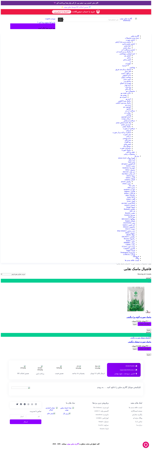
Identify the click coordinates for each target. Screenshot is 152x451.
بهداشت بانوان (126, 77)
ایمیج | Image (130, 207)
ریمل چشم (127, 48)
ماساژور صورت (125, 148)
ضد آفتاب (127, 142)
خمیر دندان (127, 79)
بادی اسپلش (127, 75)
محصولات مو (130, 91)
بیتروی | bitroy (130, 170)
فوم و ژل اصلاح (125, 83)
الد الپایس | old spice (128, 164)
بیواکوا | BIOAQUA (128, 219)
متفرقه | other (130, 195)
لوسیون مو (127, 107)
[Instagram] (35, 405)
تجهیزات (128, 63)
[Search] (60, 20)
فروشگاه (136, 256)
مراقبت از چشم (129, 120)
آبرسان (128, 130)
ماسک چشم (127, 126)
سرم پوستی (127, 138)
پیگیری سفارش (137, 414)
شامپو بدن (127, 81)
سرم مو (128, 105)
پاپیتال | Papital (130, 221)
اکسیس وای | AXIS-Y (101, 411)
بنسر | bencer (130, 166)
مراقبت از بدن (130, 111)
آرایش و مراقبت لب (128, 50)
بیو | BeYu (131, 217)
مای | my (132, 185)
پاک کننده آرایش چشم (123, 122)
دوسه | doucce (130, 229)
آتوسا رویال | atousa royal (126, 158)
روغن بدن (127, 113)
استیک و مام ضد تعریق (123, 69)
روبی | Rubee (130, 240)
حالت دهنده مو (126, 93)
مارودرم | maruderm (102, 414)
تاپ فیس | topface (129, 225)
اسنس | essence (129, 205)
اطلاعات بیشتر (144, 324)
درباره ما (139, 425)
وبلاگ (137, 258)
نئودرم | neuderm (129, 189)
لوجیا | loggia (130, 250)
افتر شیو (128, 71)
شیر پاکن (128, 140)
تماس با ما (138, 421)
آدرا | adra (132, 160)
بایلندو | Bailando (129, 209)
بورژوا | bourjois (129, 215)
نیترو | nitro (131, 187)
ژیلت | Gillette (130, 244)
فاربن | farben (130, 178)
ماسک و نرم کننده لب (123, 52)
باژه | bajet (131, 162)
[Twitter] (16, 405)
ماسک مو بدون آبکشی (123, 103)
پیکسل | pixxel (126, 181)
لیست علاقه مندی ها (132, 260)
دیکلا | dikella (130, 235)
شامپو (129, 109)
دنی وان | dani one (129, 172)
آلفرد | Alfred (130, 199)
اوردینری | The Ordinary (101, 407)
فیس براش (127, 59)
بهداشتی (132, 67)
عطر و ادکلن (130, 152)
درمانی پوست (126, 119)
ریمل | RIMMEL (129, 242)
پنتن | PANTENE (129, 223)
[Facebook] (20, 405)
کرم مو (128, 99)
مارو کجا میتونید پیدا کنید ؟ (46, 22)
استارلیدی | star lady (128, 203)
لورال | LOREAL (129, 254)
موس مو (124, 95)
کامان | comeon (130, 180)
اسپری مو (123, 97)
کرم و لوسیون (126, 117)
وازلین (128, 115)
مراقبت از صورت (129, 128)
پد (130, 61)
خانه (149, 264)
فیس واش (127, 144)
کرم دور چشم (126, 124)
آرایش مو (127, 56)
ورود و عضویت (50, 18)
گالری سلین (135, 36)
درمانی (128, 136)
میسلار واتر (127, 146)
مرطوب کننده (126, 73)
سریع (134, 324)
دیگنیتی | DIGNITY (128, 237)
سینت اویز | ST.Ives (128, 246)
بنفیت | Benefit (130, 213)
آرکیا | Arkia (131, 197)
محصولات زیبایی (129, 154)
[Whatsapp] (31, 405)
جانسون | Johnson (129, 227)
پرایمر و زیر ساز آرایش (123, 42)
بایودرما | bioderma (129, 168)
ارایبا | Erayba (104, 428)
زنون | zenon (126, 183)
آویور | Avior (131, 201)
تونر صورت (127, 134)
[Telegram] (24, 405)
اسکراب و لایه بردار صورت (122, 132)
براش (129, 58)
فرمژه (124, 65)
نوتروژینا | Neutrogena (127, 252)
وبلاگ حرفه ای (137, 418)
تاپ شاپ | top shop (128, 174)
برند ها (137, 156)
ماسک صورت (126, 150)
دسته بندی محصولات (132, 38)
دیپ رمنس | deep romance (126, 231)
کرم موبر (127, 85)
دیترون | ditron (130, 233)
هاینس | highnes (129, 191)
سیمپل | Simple (104, 421)
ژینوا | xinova (130, 176)
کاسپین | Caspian (129, 248)
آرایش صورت (130, 40)
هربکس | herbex (129, 193)
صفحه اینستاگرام (136, 411)
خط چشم (127, 46)
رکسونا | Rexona (129, 239)
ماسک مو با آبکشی (124, 101)
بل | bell (132, 211)
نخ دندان (128, 87)
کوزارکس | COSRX (102, 418)
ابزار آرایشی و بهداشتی (127, 54)
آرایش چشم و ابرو (129, 44)
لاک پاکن (128, 89)
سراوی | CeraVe (103, 425)
